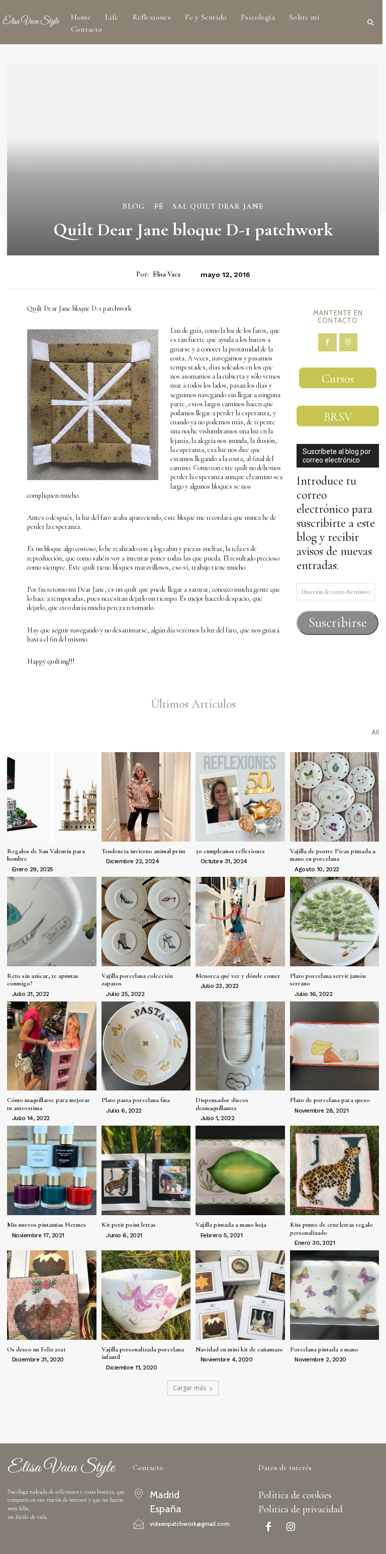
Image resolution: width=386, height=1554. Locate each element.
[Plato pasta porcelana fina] (146, 1046)
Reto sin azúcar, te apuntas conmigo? (42, 980)
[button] (370, 22)
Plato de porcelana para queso (330, 1100)
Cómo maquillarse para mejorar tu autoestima (48, 1104)
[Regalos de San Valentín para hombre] (51, 797)
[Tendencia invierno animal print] (146, 797)
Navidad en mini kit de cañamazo (239, 1349)
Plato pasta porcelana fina (136, 1100)
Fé (158, 206)
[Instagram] (348, 342)
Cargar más (189, 1388)
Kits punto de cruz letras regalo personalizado (331, 1229)
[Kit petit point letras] (146, 1170)
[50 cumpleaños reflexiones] (240, 797)
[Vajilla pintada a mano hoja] (240, 1170)
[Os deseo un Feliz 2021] (51, 1295)
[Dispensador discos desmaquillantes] (240, 1046)
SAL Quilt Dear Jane (218, 206)
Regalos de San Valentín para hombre (46, 855)
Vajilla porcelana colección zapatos (137, 980)
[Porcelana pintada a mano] (334, 1295)
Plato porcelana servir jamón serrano (328, 980)
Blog (134, 206)
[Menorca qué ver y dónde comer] (240, 921)
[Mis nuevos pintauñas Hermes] (51, 1170)
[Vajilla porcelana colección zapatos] (146, 921)
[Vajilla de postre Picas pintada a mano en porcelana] (334, 797)
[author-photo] (8, 869)
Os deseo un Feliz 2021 (36, 1349)
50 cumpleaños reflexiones (230, 851)
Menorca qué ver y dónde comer (238, 976)
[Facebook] (327, 342)
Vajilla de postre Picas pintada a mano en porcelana (332, 855)
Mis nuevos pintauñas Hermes (46, 1225)
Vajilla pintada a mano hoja (231, 1225)
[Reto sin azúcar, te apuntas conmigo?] (51, 921)
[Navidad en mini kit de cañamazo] (240, 1295)
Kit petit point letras (129, 1225)
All (375, 732)
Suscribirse (338, 622)
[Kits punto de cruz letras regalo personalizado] (334, 1170)
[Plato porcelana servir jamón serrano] (334, 921)
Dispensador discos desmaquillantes (222, 1104)
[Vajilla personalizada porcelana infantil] (146, 1295)
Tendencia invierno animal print (143, 851)
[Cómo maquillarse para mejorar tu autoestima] (51, 1046)
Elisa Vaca (166, 274)
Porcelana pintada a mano (324, 1349)
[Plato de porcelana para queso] (334, 1046)
